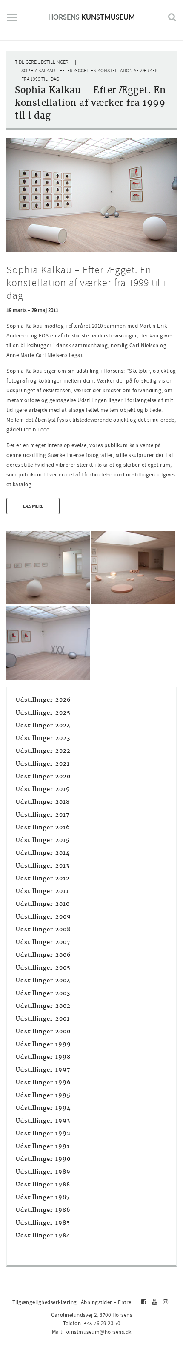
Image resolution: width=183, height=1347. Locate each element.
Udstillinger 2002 (43, 1006)
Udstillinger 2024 (43, 725)
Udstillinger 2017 (42, 814)
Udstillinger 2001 (43, 1018)
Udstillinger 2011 (42, 891)
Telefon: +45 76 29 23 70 (91, 1323)
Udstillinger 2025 (43, 712)
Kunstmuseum (91, 17)
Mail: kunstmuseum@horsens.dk (92, 1332)
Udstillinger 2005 (43, 967)
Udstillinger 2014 (43, 852)
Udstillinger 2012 (43, 878)
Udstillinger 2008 (43, 929)
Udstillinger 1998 (43, 1057)
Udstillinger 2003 (43, 993)
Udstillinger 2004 (43, 980)
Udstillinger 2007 (43, 942)
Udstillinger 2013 (42, 865)
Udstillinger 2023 (43, 738)
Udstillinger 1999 (43, 1044)
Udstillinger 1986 (43, 1210)
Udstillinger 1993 (43, 1120)
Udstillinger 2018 (43, 801)
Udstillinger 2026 (43, 699)
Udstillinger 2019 (43, 789)
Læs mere (33, 506)
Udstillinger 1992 (43, 1133)
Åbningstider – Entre (106, 1302)
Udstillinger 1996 (43, 1082)
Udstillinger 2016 (43, 827)
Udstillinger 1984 (43, 1235)
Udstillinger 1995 (43, 1095)
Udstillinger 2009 (43, 916)
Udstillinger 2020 (43, 776)
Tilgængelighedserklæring (44, 1302)
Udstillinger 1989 (43, 1171)
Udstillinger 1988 (43, 1184)
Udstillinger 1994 (43, 1108)
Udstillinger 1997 (43, 1069)
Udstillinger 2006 (43, 954)
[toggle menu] (12, 20)
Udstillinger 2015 (43, 840)
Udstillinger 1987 (43, 1197)
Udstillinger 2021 (43, 763)
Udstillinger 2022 (43, 750)
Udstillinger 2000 (43, 1031)
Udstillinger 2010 (43, 903)
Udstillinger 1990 (43, 1159)
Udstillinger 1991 (43, 1146)
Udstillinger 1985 (43, 1222)
